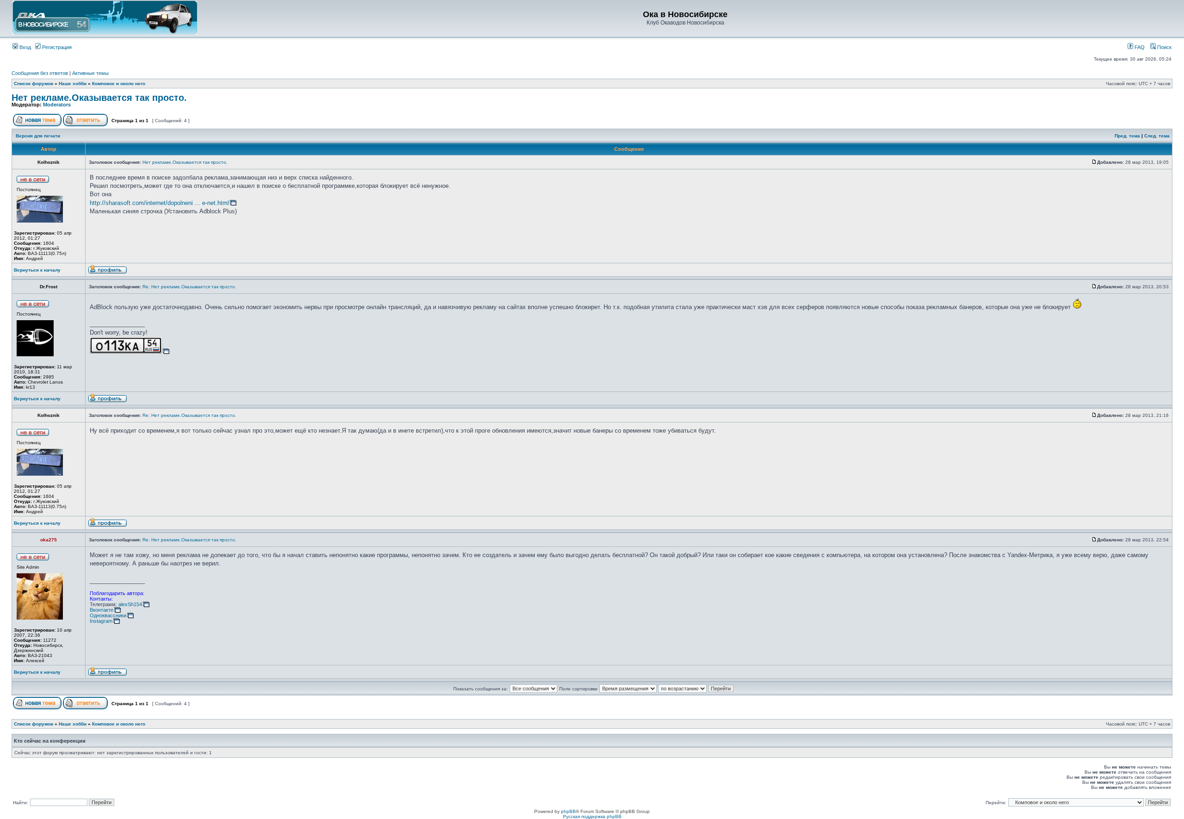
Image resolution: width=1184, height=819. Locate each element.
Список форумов (33, 83)
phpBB (568, 811)
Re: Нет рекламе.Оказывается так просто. (189, 286)
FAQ (1139, 47)
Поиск (1164, 47)
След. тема (1157, 135)
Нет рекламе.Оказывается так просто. (99, 98)
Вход (24, 47)
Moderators (57, 104)
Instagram (101, 621)
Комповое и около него (118, 83)
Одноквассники (108, 615)
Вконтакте (101, 610)
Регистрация (56, 47)
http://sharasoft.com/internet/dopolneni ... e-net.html (159, 202)
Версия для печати (38, 135)
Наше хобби (72, 83)
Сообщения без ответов (40, 73)
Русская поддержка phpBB (592, 816)
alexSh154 (130, 604)
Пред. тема (1127, 135)
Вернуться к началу (37, 270)
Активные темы (90, 73)
